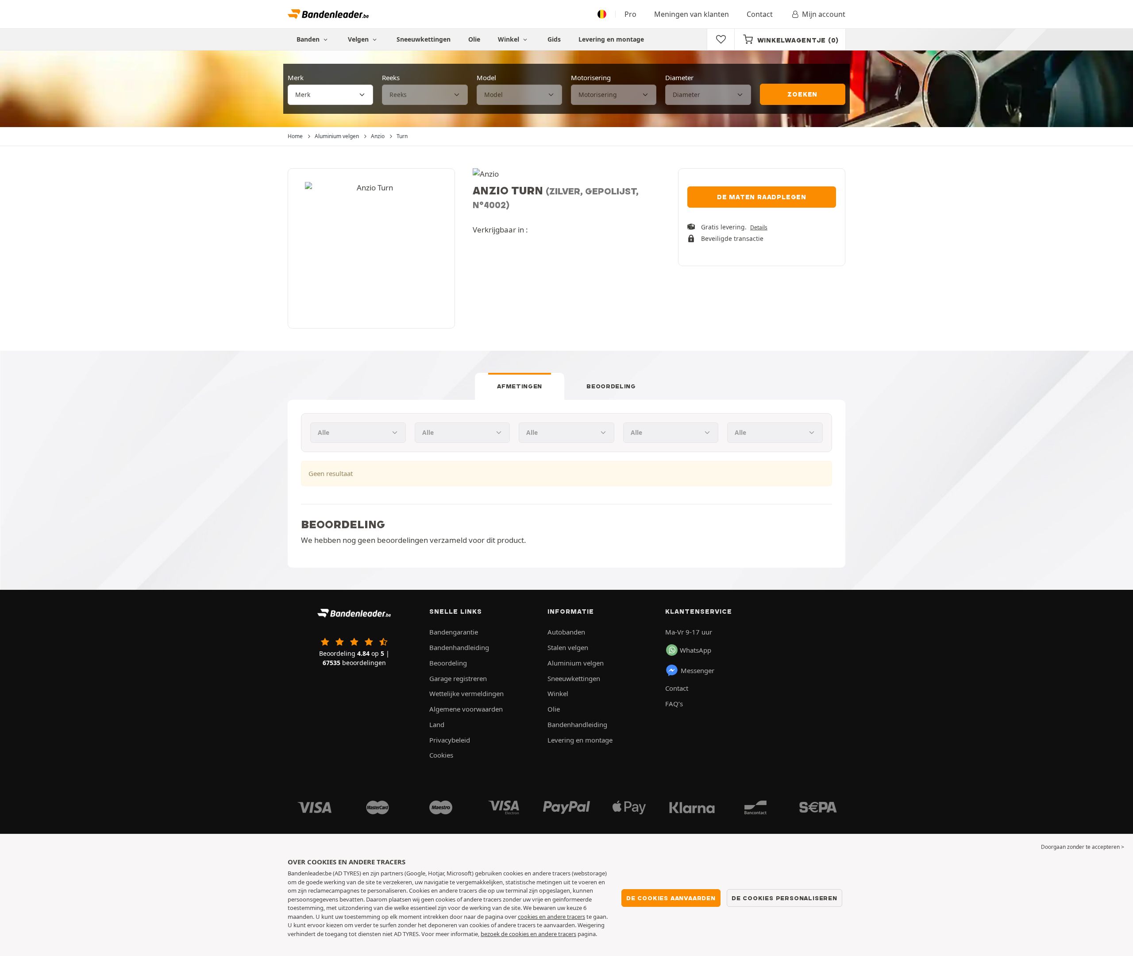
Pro (630, 14)
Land (436, 724)
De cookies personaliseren (784, 898)
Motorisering (591, 77)
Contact (760, 14)
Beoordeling (611, 386)
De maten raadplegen (761, 197)
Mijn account (823, 14)
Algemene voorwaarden (466, 708)
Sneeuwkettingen (424, 39)
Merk (296, 77)
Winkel (509, 39)
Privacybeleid (449, 739)
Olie (474, 39)
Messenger (697, 670)
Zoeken (802, 94)
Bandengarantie (453, 631)
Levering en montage (611, 39)
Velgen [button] (359, 39)
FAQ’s (674, 703)
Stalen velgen (567, 647)
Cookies (441, 755)
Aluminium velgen (575, 662)
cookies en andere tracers (551, 917)
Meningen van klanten (691, 14)
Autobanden (566, 631)
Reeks (391, 77)
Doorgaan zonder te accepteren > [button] (1082, 847)
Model (486, 77)
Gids (554, 39)
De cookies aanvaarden (671, 898)
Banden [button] (309, 39)
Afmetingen (519, 386)
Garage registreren (458, 678)
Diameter (679, 77)
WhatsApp (695, 650)
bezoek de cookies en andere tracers (528, 934)
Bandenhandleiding (459, 647)
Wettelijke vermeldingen (466, 693)
